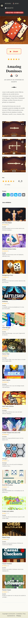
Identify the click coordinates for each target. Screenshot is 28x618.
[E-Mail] (23, 194)
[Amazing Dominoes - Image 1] (14, 129)
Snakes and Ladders (8, 511)
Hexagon (4, 459)
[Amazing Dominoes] (14, 30)
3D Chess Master (7, 223)
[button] (2, 5)
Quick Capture (6, 380)
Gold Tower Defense (8, 406)
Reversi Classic (6, 590)
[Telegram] (19, 194)
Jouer (14, 51)
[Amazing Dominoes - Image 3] (14, 164)
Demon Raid (5, 354)
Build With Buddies (7, 485)
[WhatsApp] (8, 194)
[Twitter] (12, 194)
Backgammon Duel (7, 275)
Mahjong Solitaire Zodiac (9, 249)
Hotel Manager (6, 327)
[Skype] (15, 194)
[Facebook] (4, 194)
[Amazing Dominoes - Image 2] (14, 147)
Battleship (5, 301)
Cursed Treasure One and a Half (11, 432)
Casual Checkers (7, 564)
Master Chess (6, 537)
